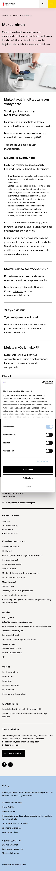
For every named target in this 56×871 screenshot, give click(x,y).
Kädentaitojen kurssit (12, 564)
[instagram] (10, 764)
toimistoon (36, 328)
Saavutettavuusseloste (12, 849)
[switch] (49, 435)
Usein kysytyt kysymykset (14, 694)
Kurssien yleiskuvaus (14, 541)
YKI (3, 657)
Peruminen (7, 681)
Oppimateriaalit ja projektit (15, 823)
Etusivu (5, 15)
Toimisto (6, 521)
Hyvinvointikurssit (10, 546)
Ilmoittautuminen (10, 672)
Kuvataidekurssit (10, 560)
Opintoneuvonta (9, 525)
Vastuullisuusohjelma (12, 652)
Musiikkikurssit (9, 582)
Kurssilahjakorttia (13, 354)
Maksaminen (27, 15)
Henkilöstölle (8, 807)
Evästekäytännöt (10, 844)
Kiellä (28, 486)
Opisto (6, 612)
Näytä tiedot (42, 461)
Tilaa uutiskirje (14, 753)
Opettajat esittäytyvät (12, 630)
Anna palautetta (10, 533)
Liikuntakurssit (9, 568)
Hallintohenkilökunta (12, 802)
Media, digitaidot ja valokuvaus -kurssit (20, 573)
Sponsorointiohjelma (11, 827)
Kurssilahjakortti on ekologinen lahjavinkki (22, 709)
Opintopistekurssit (11, 635)
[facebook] (4, 764)
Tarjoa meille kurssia (11, 648)
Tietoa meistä (8, 644)
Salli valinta (28, 478)
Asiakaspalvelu (10, 515)
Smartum (30, 168)
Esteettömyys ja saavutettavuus (17, 622)
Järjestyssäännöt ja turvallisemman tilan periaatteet (26, 626)
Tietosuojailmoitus (10, 853)
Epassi (18, 168)
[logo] (8, 4)
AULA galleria (8, 617)
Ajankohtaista (10, 703)
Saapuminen (8, 689)
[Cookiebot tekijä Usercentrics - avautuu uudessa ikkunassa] (41, 382)
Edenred (9, 168)
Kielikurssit (7, 551)
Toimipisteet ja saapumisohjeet (20, 503)
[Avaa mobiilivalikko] (52, 4)
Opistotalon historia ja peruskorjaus (19, 639)
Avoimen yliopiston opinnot (15, 595)
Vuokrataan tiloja (10, 832)
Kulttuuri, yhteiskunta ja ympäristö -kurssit (22, 555)
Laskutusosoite (9, 811)
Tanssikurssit (8, 586)
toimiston (18, 291)
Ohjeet (15, 15)
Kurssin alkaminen (10, 685)
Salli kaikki (28, 469)
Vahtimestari (8, 529)
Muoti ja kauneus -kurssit (14, 577)
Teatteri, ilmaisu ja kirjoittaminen (17, 590)
